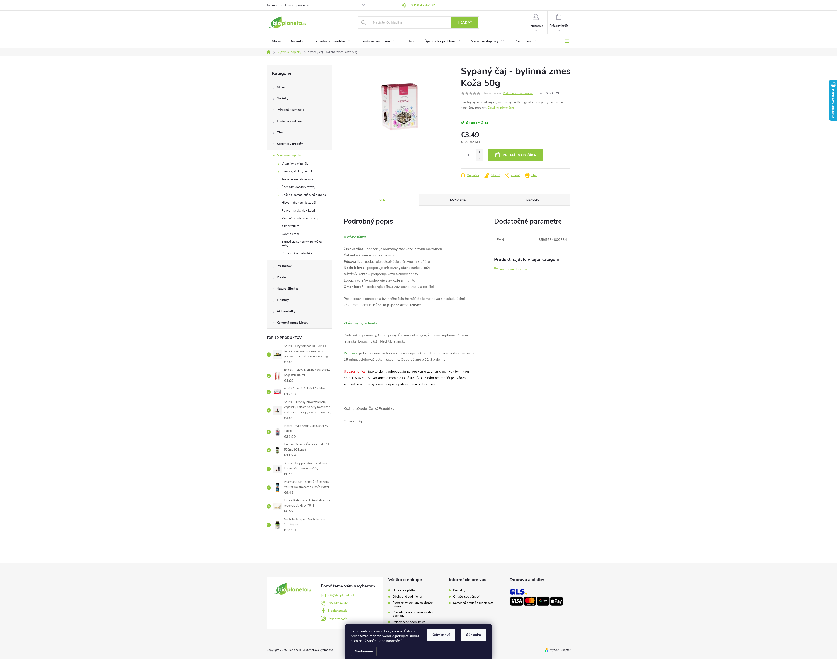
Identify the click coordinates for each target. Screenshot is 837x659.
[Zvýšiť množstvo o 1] (479, 152)
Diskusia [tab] (532, 199)
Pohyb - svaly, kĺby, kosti (298, 210)
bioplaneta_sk (337, 618)
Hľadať (465, 22)
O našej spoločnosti (297, 5)
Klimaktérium (290, 226)
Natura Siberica (288, 289)
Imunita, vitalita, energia (297, 171)
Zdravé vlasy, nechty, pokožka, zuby (302, 244)
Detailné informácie (501, 108)
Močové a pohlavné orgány (300, 218)
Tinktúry (283, 300)
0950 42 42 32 (338, 603)
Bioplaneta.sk (337, 611)
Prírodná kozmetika (290, 110)
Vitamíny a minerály (295, 164)
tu (403, 641)
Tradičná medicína (290, 121)
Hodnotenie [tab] (457, 199)
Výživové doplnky (289, 155)
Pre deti (282, 277)
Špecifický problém (290, 144)
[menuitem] (276, 41)
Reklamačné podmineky (409, 622)
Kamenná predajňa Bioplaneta (473, 603)
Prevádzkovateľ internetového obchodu (413, 614)
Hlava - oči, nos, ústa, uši (299, 203)
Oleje (280, 132)
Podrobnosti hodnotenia (518, 93)
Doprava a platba (404, 590)
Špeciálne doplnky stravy (298, 187)
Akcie (281, 87)
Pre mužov (284, 266)
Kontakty (272, 5)
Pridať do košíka (519, 155)
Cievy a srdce (290, 234)
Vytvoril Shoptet (560, 650)
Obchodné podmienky (407, 596)
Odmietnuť (441, 634)
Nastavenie (364, 651)
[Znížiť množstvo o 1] (479, 158)
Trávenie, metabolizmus (297, 179)
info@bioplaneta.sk (341, 595)
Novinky (282, 98)
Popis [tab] (382, 199)
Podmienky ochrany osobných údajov (413, 604)
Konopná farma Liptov (292, 323)
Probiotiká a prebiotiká (297, 253)
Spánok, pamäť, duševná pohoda (304, 195)
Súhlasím (473, 634)
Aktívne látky (286, 311)
